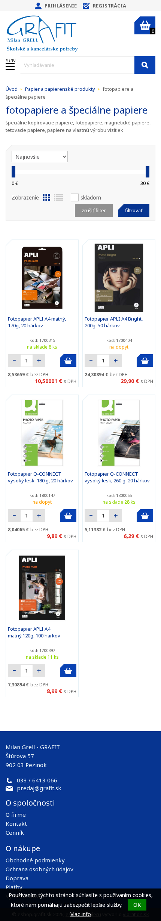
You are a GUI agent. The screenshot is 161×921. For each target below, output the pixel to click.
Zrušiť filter (94, 210)
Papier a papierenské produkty (60, 89)
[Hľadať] (144, 65)
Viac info (80, 914)
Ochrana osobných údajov (39, 869)
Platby (14, 887)
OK (137, 904)
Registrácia (109, 5)
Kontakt (16, 823)
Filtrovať (134, 210)
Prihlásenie (61, 5)
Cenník (15, 832)
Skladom (90, 197)
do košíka (68, 360)
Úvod (12, 89)
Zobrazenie (25, 197)
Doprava (17, 878)
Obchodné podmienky (35, 860)
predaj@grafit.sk (39, 788)
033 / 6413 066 (37, 780)
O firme (16, 814)
